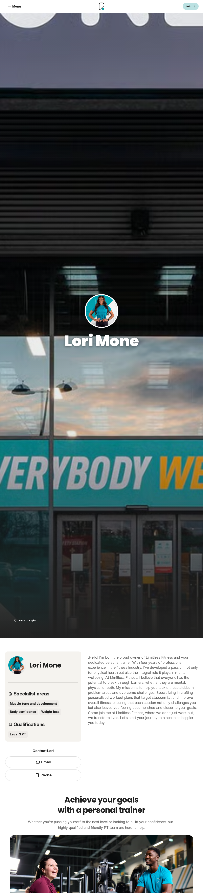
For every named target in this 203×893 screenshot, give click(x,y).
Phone (45, 775)
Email (46, 762)
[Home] (101, 6)
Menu (16, 6)
